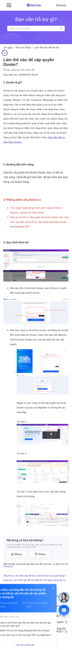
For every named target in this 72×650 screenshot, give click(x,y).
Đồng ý (18, 554)
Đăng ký (61, 5)
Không (42, 554)
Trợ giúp (7, 47)
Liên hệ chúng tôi (25, 644)
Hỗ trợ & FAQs (23, 47)
